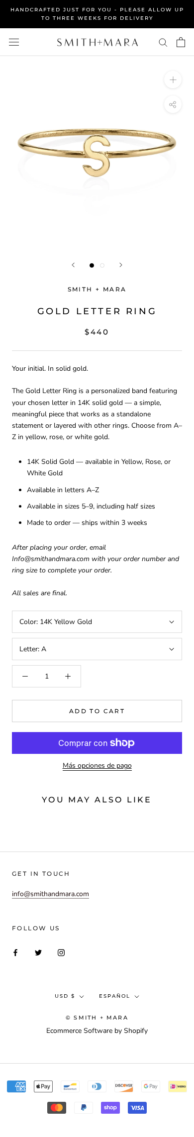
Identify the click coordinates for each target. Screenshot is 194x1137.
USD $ (65, 996)
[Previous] (73, 265)
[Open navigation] (14, 42)
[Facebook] (15, 952)
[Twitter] (38, 952)
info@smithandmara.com (50, 894)
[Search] (163, 42)
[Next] (120, 265)
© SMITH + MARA (97, 1017)
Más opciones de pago (97, 765)
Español (114, 996)
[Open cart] (181, 42)
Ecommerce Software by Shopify (97, 1030)
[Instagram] (61, 952)
